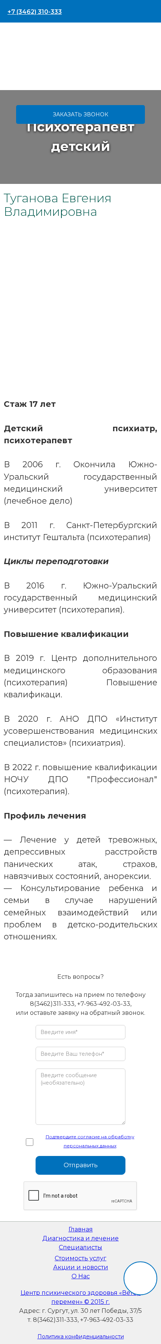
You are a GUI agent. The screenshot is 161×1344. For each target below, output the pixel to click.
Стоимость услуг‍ (80, 1258)
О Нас (81, 1276)
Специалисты (80, 1247)
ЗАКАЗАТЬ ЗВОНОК (80, 114)
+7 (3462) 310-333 (34, 11)
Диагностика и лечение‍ (80, 1238)
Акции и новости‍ (80, 1267)
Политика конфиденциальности (80, 1336)
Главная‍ (81, 1229)
